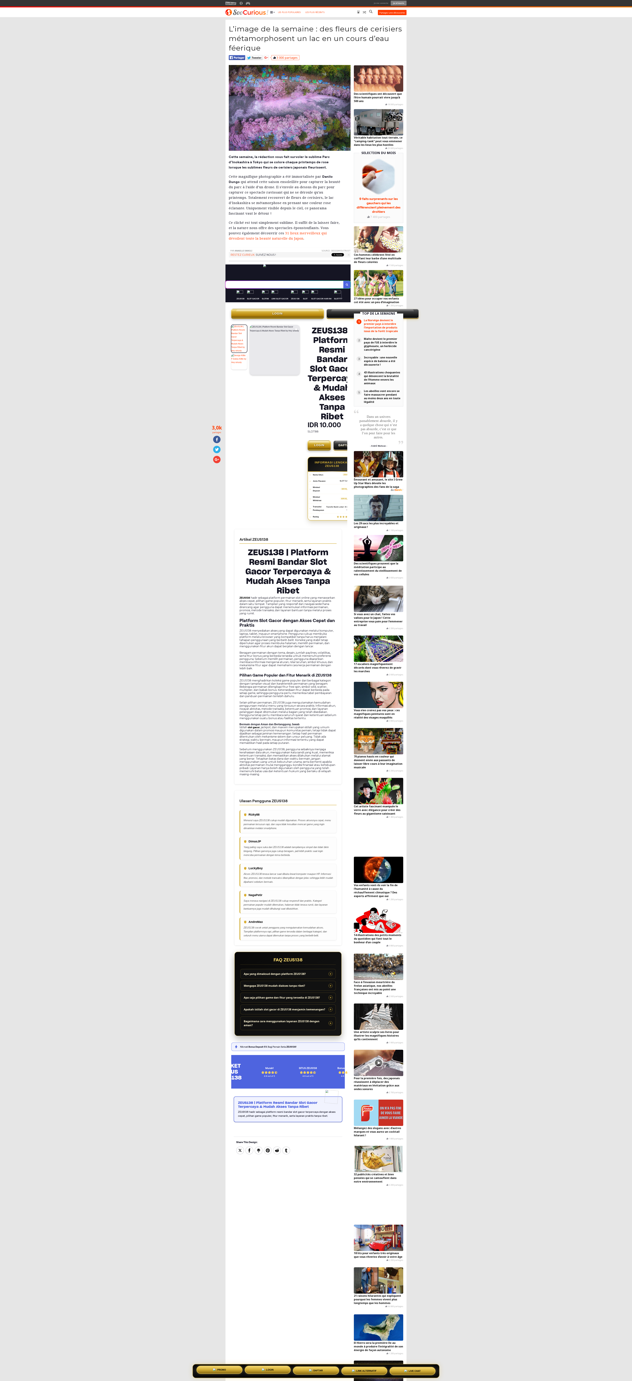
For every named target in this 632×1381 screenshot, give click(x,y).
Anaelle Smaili (243, 250)
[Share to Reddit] (277, 1150)
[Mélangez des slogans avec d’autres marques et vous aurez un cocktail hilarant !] (378, 1113)
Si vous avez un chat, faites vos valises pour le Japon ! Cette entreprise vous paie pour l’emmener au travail (378, 619)
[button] (272, 12)
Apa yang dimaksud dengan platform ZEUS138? (275, 974)
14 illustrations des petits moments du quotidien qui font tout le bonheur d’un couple (377, 938)
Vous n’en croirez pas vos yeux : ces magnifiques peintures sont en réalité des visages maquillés (377, 713)
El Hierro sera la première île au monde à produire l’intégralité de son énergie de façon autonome (378, 1346)
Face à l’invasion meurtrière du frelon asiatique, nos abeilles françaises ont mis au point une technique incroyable (375, 987)
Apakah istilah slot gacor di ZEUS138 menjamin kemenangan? (284, 1009)
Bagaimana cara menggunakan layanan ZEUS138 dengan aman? (281, 1023)
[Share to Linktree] (259, 1150)
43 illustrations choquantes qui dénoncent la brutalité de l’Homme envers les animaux (382, 378)
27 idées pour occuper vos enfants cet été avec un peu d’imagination (376, 300)
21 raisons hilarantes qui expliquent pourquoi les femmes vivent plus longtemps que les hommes (377, 1299)
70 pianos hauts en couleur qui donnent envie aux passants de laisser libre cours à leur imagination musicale (378, 762)
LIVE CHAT (415, 1370)
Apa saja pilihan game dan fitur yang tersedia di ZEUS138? (282, 997)
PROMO (221, 1370)
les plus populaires (289, 12)
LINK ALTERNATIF (366, 1369)
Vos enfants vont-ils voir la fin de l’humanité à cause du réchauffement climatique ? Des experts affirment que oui (376, 890)
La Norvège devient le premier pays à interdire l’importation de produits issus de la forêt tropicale (381, 325)
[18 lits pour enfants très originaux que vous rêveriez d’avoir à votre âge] (378, 1238)
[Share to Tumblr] (286, 1150)
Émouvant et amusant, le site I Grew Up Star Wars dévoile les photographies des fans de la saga (378, 483)
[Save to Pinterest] (268, 1150)
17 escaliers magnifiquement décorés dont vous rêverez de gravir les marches (377, 667)
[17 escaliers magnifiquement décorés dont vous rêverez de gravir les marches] (378, 649)
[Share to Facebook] (249, 1150)
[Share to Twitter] (240, 1150)
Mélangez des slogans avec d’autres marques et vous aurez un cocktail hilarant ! (377, 1131)
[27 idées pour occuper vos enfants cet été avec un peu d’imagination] (378, 283)
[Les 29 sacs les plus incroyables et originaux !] (378, 508)
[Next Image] (297, 350)
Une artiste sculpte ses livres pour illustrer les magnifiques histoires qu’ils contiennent (376, 1035)
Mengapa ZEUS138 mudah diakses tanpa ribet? (274, 986)
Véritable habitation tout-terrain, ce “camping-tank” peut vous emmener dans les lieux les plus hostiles (378, 141)
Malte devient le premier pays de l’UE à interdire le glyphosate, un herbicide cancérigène (380, 344)
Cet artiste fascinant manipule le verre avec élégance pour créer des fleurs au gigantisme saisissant (377, 810)
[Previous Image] (252, 350)
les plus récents (315, 12)
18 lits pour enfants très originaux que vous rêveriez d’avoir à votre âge (378, 1255)
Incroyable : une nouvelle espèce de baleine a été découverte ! (380, 361)
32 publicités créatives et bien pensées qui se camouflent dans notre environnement (375, 1178)
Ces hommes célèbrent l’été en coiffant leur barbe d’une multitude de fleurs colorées (377, 258)
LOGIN (277, 313)
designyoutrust (341, 250)
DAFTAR (344, 445)
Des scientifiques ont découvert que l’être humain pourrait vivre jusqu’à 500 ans (378, 97)
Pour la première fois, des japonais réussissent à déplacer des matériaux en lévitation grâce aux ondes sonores (377, 1083)
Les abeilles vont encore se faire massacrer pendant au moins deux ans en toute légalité (382, 396)
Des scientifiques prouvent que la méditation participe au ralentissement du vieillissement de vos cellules (378, 569)
